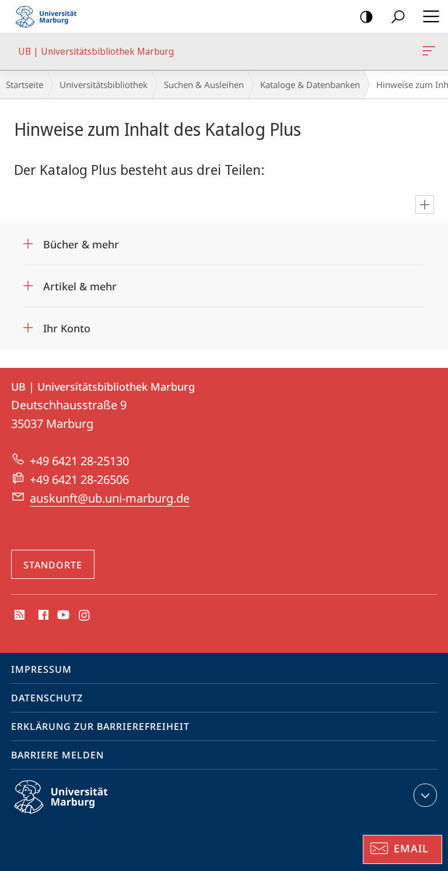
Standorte (52, 565)
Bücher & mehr (81, 240)
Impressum (41, 669)
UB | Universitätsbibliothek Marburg (431, 51)
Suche (398, 16)
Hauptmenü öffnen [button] (431, 16)
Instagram (85, 615)
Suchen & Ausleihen (204, 84)
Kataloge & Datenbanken (310, 84)
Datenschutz (47, 697)
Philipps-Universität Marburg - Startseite (49, 16)
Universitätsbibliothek (104, 84)
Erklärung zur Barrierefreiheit (100, 726)
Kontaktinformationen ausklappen (425, 795)
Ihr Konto (66, 324)
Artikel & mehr (80, 282)
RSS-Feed (18, 615)
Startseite (24, 84)
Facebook (42, 615)
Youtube (62, 615)
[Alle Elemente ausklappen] (424, 204)
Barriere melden (57, 755)
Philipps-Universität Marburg (81, 815)
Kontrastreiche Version (366, 16)
